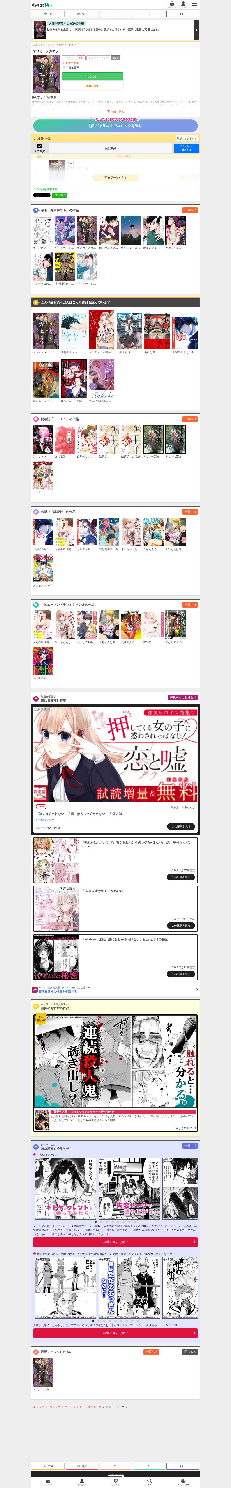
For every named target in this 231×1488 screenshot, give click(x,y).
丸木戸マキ (72, 63)
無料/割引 (82, 14)
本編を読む (92, 85)
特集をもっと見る (181, 697)
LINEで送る (59, 195)
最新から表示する (187, 138)
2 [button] (101, 1222)
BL (149, 14)
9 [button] (138, 1321)
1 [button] (96, 1222)
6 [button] (124, 1222)
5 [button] (118, 1222)
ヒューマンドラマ (66, 44)
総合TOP (48, 14)
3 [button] (107, 1222)
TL (115, 14)
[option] (64, 1189)
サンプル (92, 76)
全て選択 (39, 151)
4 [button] (112, 1222)
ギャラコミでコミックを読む (118, 126)
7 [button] (129, 1222)
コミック (38, 44)
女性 (49, 44)
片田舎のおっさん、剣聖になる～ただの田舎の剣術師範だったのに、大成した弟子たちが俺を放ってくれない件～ (106, 1254)
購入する (186, 148)
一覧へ (189, 210)
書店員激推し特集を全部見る (64, 989)
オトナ (183, 14)
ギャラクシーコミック (46, 1407)
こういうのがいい (47, 1154)
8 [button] (135, 1222)
